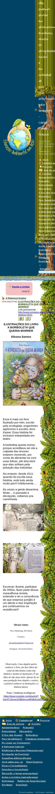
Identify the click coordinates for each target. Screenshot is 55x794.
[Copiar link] (28, 318)
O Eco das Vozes (12, 735)
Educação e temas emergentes (20, 773)
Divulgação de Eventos (15, 754)
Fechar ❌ (25, 291)
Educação (45, 188)
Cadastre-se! (25, 720)
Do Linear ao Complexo (16, 743)
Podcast (44, 181)
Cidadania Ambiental (37, 739)
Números (45, 269)
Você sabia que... (12, 762)
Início (45, 159)
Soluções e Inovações (15, 769)
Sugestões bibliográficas (16, 758)
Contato (46, 173)
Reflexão (45, 196)
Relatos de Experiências (31, 781)
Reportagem (34, 762)
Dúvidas (44, 257)
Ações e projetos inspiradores (20, 777)
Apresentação (10, 727)
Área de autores (15, 724)
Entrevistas (9, 731)
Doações (44, 261)
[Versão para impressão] (20, 318)
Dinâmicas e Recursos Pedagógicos (22, 750)
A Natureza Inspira (13, 746)
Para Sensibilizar (12, 739)
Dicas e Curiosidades (14, 765)
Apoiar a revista (20, 287)
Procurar (44, 720)
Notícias (45, 250)
